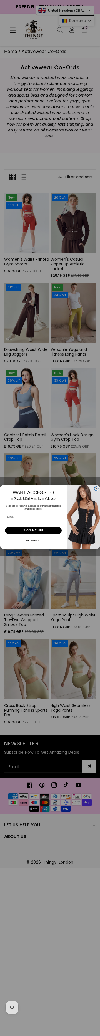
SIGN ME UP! (33, 530)
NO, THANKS (33, 540)
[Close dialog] (96, 489)
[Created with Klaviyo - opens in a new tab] (50, 550)
